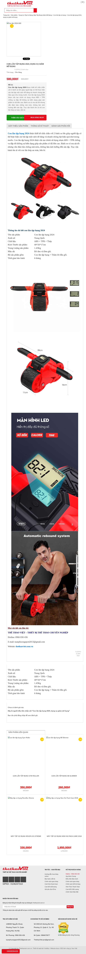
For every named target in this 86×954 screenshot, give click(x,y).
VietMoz (46, 948)
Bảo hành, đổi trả (50, 879)
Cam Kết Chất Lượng (72, 889)
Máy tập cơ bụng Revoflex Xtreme (26, 836)
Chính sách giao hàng (51, 881)
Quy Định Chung (71, 876)
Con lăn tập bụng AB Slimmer (64, 776)
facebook (5, 879)
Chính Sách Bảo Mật (72, 892)
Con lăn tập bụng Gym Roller (26, 776)
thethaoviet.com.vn (24, 646)
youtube (23, 879)
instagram (11, 879)
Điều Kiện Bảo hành (72, 879)
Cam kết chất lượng (51, 887)
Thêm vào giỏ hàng (19, 118)
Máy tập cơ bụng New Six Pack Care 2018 (64, 836)
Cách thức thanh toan (51, 884)
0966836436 (12, 951)
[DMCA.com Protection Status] (63, 928)
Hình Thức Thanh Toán (73, 887)
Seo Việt (74, 948)
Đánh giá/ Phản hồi (61, 126)
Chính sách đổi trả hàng (73, 884)
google (17, 879)
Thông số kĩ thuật (40, 126)
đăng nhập (21, 715)
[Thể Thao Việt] (15, 868)
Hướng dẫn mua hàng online (51, 875)
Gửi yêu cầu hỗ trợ (50, 889)
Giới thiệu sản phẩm (18, 126)
